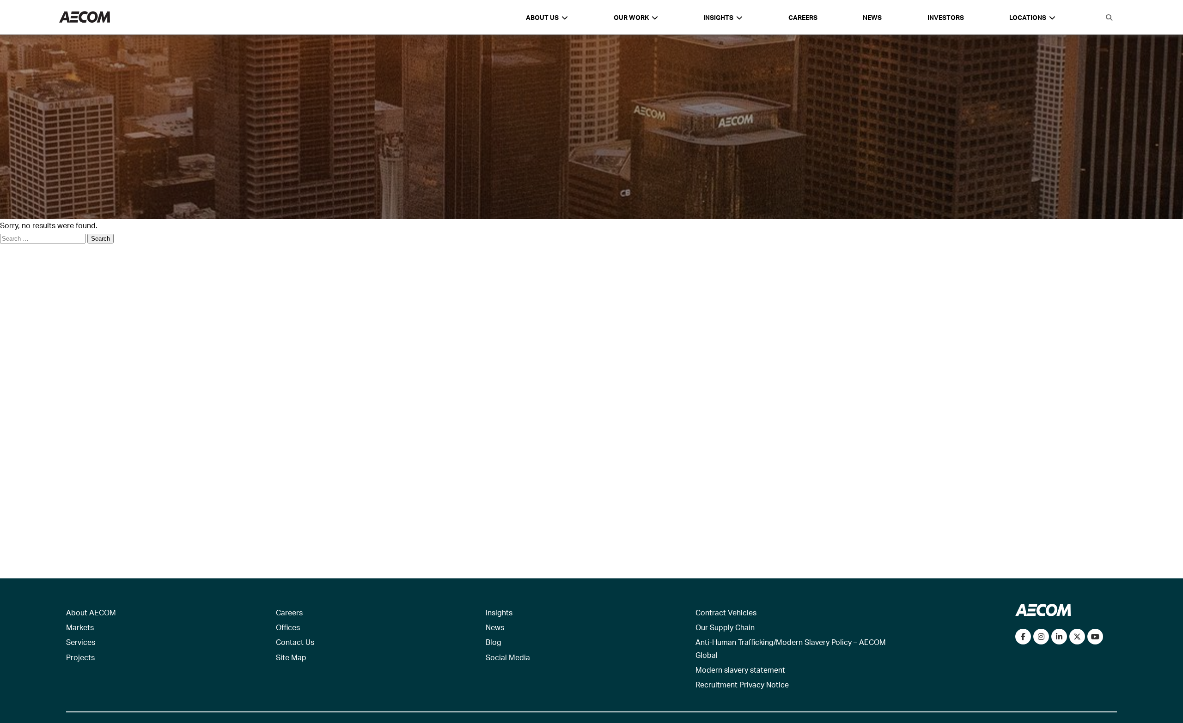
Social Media (508, 657)
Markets (80, 627)
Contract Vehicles (725, 612)
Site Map (291, 657)
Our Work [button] (631, 17)
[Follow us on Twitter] (1077, 636)
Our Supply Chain (725, 627)
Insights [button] (718, 17)
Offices (288, 627)
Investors (945, 17)
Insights (499, 612)
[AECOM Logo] (84, 17)
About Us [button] (542, 17)
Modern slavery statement (740, 669)
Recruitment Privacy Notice (742, 684)
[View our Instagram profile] (1041, 636)
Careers (802, 17)
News (872, 17)
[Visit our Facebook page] (1023, 636)
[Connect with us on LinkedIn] (1059, 636)
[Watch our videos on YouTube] (1095, 636)
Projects (80, 657)
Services (80, 642)
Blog (493, 642)
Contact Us (295, 642)
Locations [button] (1027, 17)
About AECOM (91, 612)
